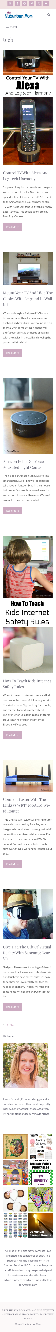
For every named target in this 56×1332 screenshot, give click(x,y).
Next (14, 1025)
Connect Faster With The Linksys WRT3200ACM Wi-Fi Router (26, 805)
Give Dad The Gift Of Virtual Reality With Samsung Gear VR (27, 952)
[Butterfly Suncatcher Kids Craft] (40, 1200)
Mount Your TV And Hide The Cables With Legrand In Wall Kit (28, 298)
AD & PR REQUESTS (43, 1310)
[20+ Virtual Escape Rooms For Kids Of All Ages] (40, 1226)
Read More (12, 227)
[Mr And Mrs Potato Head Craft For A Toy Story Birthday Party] (15, 1173)
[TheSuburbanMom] (19, 15)
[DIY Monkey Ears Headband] (15, 1200)
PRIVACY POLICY (29, 1314)
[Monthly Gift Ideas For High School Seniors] (40, 1147)
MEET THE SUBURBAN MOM (16, 1310)
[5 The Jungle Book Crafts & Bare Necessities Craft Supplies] (15, 1147)
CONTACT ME (11, 1314)
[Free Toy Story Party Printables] (40, 1173)
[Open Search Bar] (48, 15)
